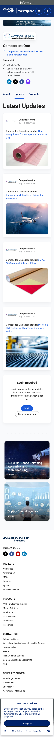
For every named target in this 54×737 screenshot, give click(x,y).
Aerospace (8, 569)
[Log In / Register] (47, 11)
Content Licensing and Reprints (17, 660)
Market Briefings (10, 608)
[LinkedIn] (9, 81)
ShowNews (8, 687)
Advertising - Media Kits (14, 691)
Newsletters (8, 682)
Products (34, 94)
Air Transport (9, 573)
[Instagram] (28, 81)
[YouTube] (18, 553)
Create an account (27, 414)
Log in (27, 408)
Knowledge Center (11, 678)
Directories (8, 620)
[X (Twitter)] (15, 81)
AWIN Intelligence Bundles (15, 604)
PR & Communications (13, 656)
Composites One (27, 119)
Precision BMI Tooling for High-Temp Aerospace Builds (27, 328)
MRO (5, 577)
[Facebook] (21, 81)
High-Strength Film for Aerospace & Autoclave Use (26, 134)
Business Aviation (11, 589)
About (6, 94)
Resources (8, 625)
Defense (6, 581)
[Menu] (38, 11)
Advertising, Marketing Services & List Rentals (24, 643)
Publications (9, 612)
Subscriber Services (12, 639)
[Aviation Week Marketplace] (18, 11)
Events (6, 651)
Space (6, 585)
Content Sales (9, 647)
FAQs (5, 664)
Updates (19, 94)
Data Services (9, 616)
